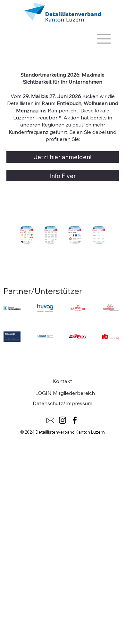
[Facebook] (74, 420)
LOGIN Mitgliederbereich (65, 393)
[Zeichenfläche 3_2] (50, 420)
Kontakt (62, 381)
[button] (27, 237)
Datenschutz (48, 403)
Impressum (78, 403)
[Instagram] (62, 420)
